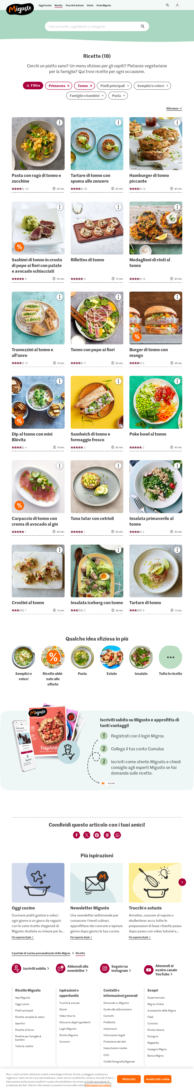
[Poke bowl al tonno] (155, 415)
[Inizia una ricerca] (167, 5)
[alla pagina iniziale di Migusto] (20, 6)
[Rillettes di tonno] (97, 243)
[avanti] (182, 882)
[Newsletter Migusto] (96, 901)
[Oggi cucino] (38, 901)
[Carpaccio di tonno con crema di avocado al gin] (38, 499)
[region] (97, 1079)
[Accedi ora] (177, 5)
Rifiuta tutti (128, 1079)
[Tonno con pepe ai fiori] (97, 330)
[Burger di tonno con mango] (155, 330)
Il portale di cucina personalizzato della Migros (41, 953)
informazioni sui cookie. (98, 1085)
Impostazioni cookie (115, 1048)
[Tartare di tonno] (155, 581)
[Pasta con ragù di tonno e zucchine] (38, 156)
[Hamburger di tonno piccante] (155, 156)
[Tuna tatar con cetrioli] (97, 499)
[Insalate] (141, 666)
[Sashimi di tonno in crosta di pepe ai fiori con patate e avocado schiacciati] (38, 243)
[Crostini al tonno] (38, 581)
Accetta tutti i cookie (158, 1079)
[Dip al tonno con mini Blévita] (38, 415)
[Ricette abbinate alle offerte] (53, 666)
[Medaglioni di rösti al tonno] (155, 243)
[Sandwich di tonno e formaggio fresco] (97, 415)
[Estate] (112, 666)
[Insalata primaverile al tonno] (155, 499)
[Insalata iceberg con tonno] (97, 581)
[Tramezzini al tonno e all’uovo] (38, 330)
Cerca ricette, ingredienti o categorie (97, 26)
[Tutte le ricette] (170, 666)
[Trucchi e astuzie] (155, 901)
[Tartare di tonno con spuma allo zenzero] (97, 156)
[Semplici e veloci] (23, 666)
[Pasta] (82, 666)
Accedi (111, 783)
